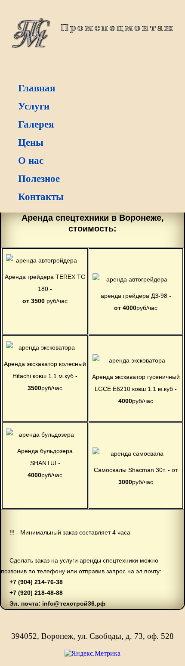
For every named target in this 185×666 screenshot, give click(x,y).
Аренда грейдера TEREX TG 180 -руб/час (45, 288)
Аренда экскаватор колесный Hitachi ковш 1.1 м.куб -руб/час (45, 375)
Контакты (41, 196)
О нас (30, 160)
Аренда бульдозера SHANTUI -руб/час (45, 462)
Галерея (36, 124)
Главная (36, 88)
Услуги (33, 106)
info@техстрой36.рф (72, 603)
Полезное (39, 178)
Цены (30, 142)
